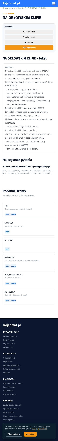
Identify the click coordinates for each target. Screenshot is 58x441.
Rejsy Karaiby (9, 343)
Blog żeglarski (9, 420)
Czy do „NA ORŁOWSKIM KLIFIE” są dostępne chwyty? (27, 166)
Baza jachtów (9, 412)
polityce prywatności (39, 429)
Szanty (21, 8)
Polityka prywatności (12, 365)
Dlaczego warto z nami (13, 383)
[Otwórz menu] (54, 3)
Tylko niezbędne (14, 434)
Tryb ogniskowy (29, 48)
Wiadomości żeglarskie (13, 416)
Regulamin (7, 361)
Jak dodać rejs (9, 387)
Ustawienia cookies (11, 369)
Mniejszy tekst (29, 37)
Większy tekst (29, 32)
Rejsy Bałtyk (8, 347)
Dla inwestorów (9, 394)
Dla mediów (8, 390)
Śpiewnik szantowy (11, 408)
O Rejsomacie (9, 358)
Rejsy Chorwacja (10, 336)
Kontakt (6, 373)
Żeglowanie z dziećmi (12, 405)
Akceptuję (30, 434)
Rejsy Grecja (8, 340)
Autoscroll (29, 42)
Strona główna (9, 8)
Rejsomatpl (12, 325)
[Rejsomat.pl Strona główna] (11, 3)
